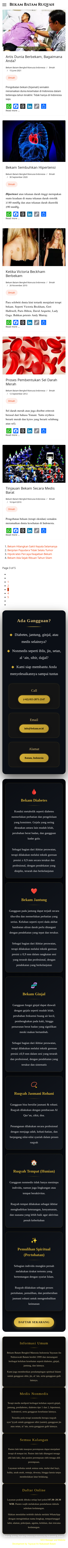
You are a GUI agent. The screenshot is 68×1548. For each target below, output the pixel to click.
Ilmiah (52, 67)
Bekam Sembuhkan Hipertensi (31, 167)
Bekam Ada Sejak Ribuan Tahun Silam (29, 558)
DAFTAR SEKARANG (34, 1322)
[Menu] (4, 5)
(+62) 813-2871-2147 (34, 699)
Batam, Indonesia (34, 758)
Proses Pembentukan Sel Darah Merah (31, 381)
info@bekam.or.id (34, 728)
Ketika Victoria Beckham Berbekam (25, 273)
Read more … (13, 110)
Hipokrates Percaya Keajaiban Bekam (29, 554)
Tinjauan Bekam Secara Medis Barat (30, 490)
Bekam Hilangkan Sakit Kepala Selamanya (32, 546)
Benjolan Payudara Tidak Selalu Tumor (30, 550)
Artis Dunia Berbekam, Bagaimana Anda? (34, 58)
